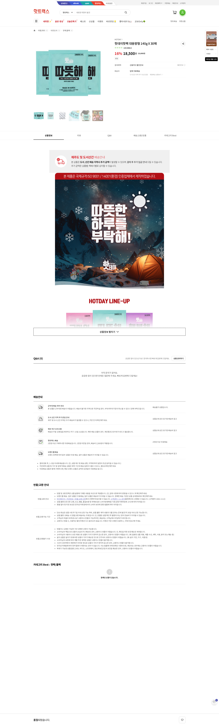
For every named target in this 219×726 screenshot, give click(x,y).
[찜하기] (182, 720)
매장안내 (175, 3)
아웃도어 (54, 30)
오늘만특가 (71, 21)
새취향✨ (47, 21)
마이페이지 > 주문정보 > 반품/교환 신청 (71, 499)
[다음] (104, 74)
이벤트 (100, 21)
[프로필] (182, 12)
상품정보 (48, 135)
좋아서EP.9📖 (125, 21)
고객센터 (183, 3)
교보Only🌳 (140, 21)
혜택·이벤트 (210, 49)
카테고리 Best (170, 135)
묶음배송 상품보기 (155, 74)
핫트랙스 (66, 12)
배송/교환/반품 (140, 135)
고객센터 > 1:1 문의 (118, 499)
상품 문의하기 (179, 358)
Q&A (109, 135)
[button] (183, 43)
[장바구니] (174, 12)
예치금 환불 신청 (211, 59)
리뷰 (79, 135)
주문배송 (167, 3)
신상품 (92, 21)
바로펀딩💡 (111, 21)
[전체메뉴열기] (36, 21)
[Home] (34, 30)
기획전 (208, 54)
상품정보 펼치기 (107, 331)
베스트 (83, 21)
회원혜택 (158, 3)
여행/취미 (41, 30)
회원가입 (144, 3)
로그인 (151, 3)
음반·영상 (59, 21)
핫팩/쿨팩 (66, 30)
